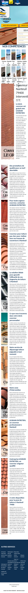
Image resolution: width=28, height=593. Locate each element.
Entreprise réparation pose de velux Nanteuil (4, 554)
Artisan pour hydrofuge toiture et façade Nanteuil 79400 (23, 565)
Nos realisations (9, 25)
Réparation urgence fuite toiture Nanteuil (17, 554)
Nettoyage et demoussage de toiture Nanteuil (4, 567)
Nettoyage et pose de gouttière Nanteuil (10, 554)
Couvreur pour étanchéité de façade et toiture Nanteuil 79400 (11, 565)
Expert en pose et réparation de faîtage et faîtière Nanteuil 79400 (17, 564)
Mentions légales (21, 590)
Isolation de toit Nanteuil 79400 (4, 573)
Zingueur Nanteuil (22, 556)
